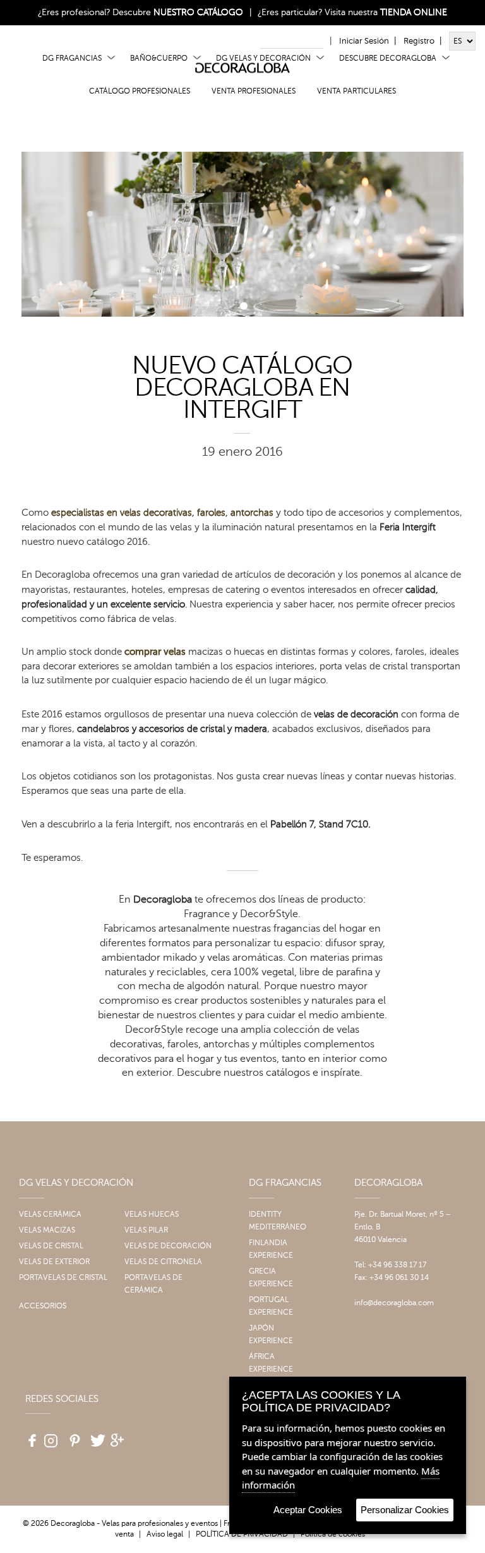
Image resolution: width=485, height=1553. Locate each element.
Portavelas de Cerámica (153, 1283)
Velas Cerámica (50, 1214)
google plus (119, 1436)
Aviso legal (165, 1534)
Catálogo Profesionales (139, 91)
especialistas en (162, 513)
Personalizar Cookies (405, 1509)
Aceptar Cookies (307, 1509)
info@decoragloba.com (394, 1302)
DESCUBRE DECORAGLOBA (387, 58)
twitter (96, 1436)
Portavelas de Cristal (63, 1277)
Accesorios (42, 1305)
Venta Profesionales (254, 91)
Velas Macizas (47, 1230)
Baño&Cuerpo (159, 58)
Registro (419, 41)
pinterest (73, 1436)
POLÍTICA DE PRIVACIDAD (242, 1534)
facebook (28, 1436)
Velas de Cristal (51, 1245)
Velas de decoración (168, 1245)
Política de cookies (333, 1534)
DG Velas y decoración (263, 58)
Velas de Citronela (163, 1261)
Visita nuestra (386, 12)
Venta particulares (356, 91)
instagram (50, 1436)
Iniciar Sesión (364, 41)
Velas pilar (146, 1230)
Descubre (177, 12)
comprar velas (155, 652)
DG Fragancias (72, 58)
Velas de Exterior (54, 1261)
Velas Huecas (151, 1214)
